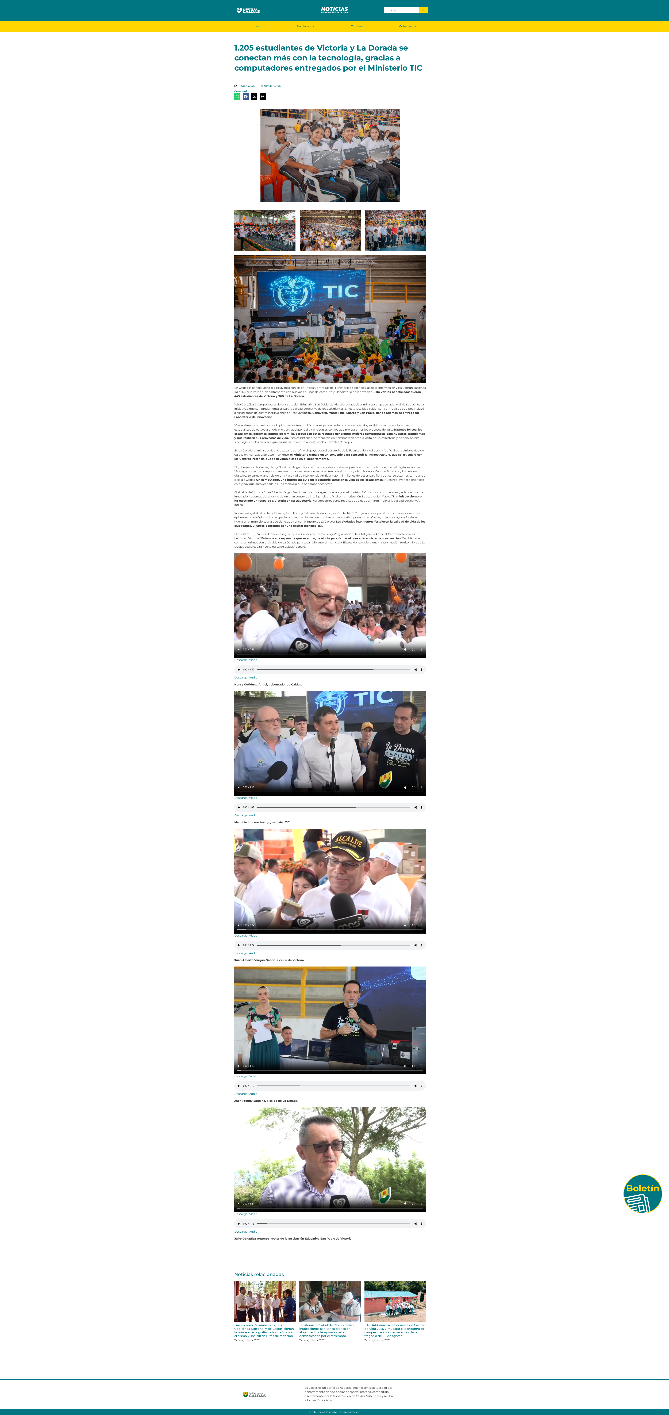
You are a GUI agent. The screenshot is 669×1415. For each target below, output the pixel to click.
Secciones (304, 26)
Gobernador (407, 26)
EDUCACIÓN (246, 85)
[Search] (423, 10)
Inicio (256, 26)
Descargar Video (245, 660)
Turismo (357, 26)
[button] (237, 96)
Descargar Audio (245, 677)
